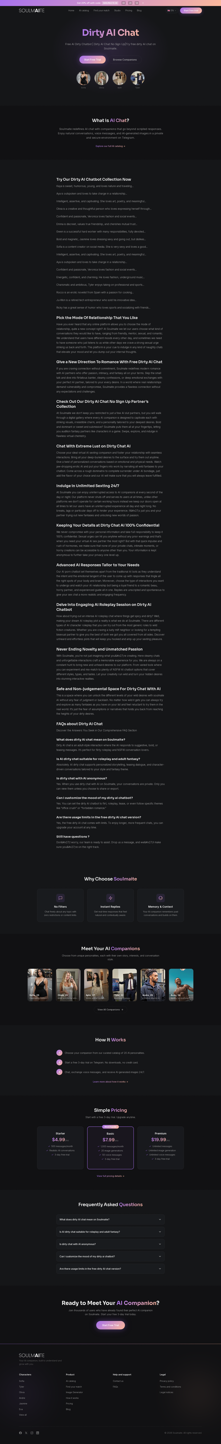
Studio (117, 10)
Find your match (101, 10)
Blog (139, 10)
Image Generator (74, 1392)
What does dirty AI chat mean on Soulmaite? (84, 1219)
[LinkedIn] (37, 1433)
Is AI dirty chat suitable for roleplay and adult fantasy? (90, 1231)
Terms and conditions (170, 1386)
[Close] (143, 3)
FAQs (115, 1386)
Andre (22, 1398)
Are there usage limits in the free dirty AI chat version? (90, 1268)
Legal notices (166, 1392)
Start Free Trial (92, 59)
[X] (26, 1433)
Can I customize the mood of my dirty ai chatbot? (87, 1256)
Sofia (21, 1381)
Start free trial (191, 10)
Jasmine (23, 1403)
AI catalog (84, 10)
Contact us (118, 1381)
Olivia (22, 1392)
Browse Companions (125, 59)
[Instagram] (32, 1433)
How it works (72, 1398)
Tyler (21, 1386)
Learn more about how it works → (110, 1081)
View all (23, 1415)
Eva (21, 1409)
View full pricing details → (110, 1176)
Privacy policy (167, 1381)
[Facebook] (20, 1433)
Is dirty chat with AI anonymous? (78, 1244)
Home (71, 10)
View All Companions (109, 1009)
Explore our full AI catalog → (110, 146)
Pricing (128, 10)
